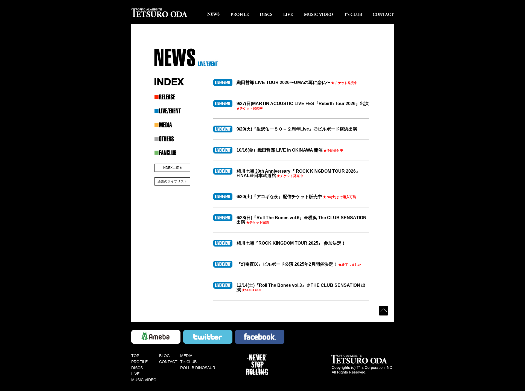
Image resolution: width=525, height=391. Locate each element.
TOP (135, 356)
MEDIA (186, 356)
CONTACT (168, 362)
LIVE (135, 374)
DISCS (137, 368)
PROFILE (139, 362)
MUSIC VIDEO (143, 380)
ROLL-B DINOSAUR (197, 368)
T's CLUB (188, 362)
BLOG (164, 356)
